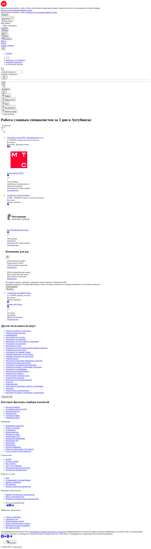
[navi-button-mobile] (3, 49)
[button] (3, 41)
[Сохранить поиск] (3, 84)
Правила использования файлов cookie (41, 12)
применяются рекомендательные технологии (48, 532)
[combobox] (12, 72)
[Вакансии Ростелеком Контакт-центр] (78, 217)
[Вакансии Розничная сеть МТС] (78, 160)
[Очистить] (4, 77)
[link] (5, 35)
